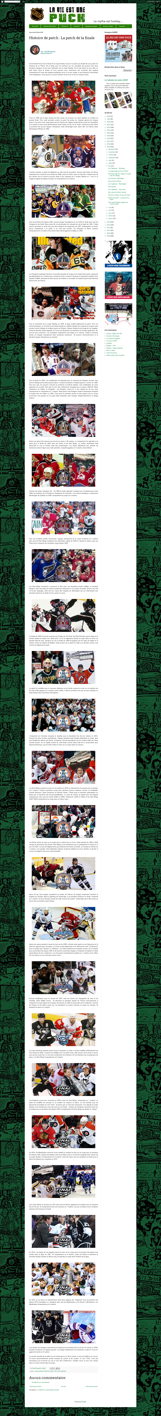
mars (110, 213)
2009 (108, 236)
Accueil (63, 1386)
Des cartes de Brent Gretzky (117, 192)
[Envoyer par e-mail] (51, 1368)
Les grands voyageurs (113, 338)
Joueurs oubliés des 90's (114, 333)
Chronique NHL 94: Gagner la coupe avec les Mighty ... (119, 174)
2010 (108, 233)
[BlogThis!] (53, 1368)
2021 (108, 130)
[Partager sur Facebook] (57, 1368)
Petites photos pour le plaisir (115, 355)
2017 (108, 141)
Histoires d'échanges (112, 336)
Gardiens (109, 343)
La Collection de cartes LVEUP (116, 80)
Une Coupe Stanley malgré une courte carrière (118, 203)
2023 (108, 124)
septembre (112, 157)
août (110, 160)
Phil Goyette (112, 186)
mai (110, 207)
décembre (112, 149)
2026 (108, 116)
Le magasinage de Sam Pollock (118, 171)
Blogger (83, 1402)
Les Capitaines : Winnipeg (116, 168)
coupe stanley (39, 1371)
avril (110, 210)
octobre (111, 155)
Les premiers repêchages (116, 178)
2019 (108, 136)
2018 (108, 138)
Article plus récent (35, 1386)
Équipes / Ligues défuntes (114, 348)
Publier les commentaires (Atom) (48, 1390)
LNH (55, 1371)
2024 (108, 122)
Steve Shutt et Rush (114, 181)
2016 (108, 144)
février (111, 216)
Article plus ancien (91, 1386)
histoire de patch (48, 1371)
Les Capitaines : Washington (117, 184)
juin (110, 166)
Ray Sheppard (62, 1371)
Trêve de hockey (111, 353)
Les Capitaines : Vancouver (117, 189)
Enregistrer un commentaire (40, 1382)
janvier (111, 218)
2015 (108, 147)
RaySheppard (36, 1368)
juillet (110, 163)
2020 (108, 133)
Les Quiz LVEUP (111, 341)
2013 (108, 225)
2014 (108, 222)
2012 (108, 227)
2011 (108, 230)
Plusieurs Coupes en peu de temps (119, 195)
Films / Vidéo (110, 350)
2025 (108, 119)
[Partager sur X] (55, 1368)
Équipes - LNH (111, 345)
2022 (108, 127)
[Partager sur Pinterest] (59, 1368)
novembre (112, 152)
